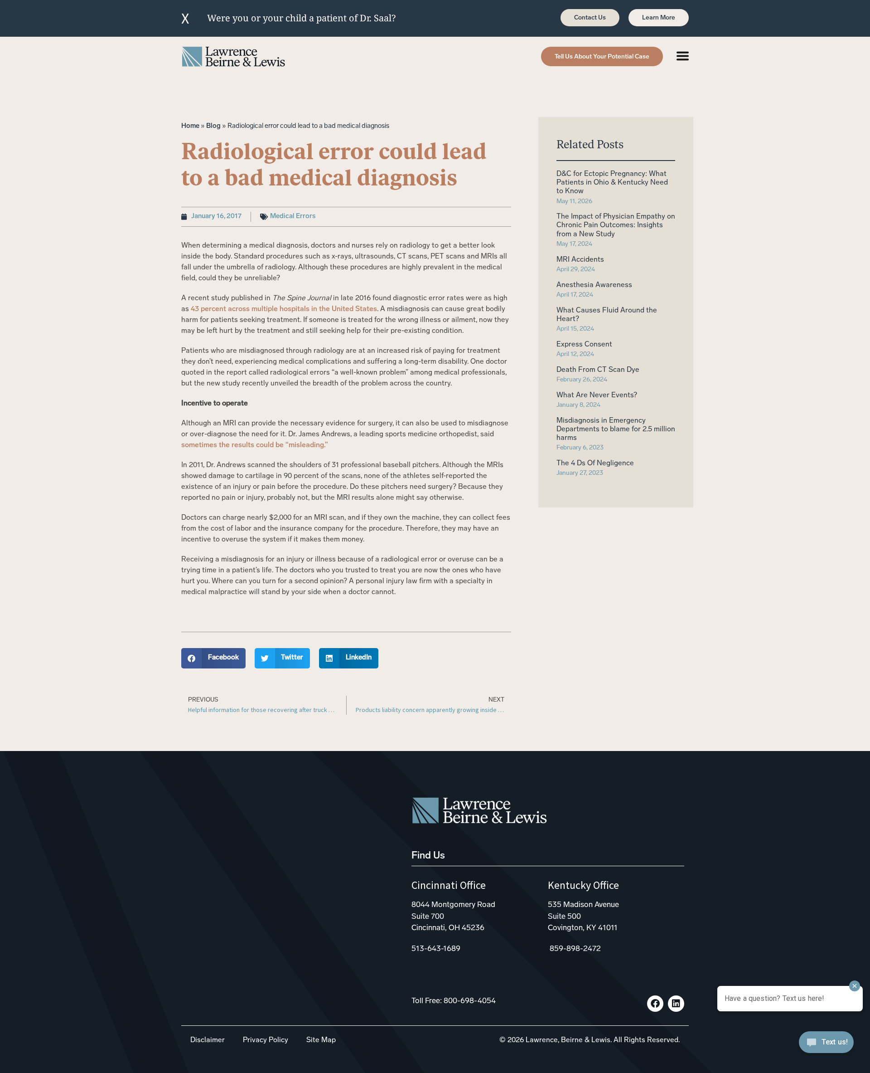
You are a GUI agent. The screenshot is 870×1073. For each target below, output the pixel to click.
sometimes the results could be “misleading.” (254, 445)
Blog (213, 126)
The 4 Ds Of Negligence (595, 463)
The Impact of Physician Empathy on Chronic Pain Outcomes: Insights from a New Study (615, 225)
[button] (213, 658)
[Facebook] (655, 1003)
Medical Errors (292, 216)
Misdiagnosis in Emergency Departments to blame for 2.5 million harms (615, 429)
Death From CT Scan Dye (597, 370)
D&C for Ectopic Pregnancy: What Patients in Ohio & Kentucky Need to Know (612, 183)
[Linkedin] (676, 1003)
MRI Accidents (580, 259)
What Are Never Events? (596, 395)
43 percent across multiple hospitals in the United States (284, 309)
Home (190, 126)
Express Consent (584, 344)
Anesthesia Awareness (594, 285)
